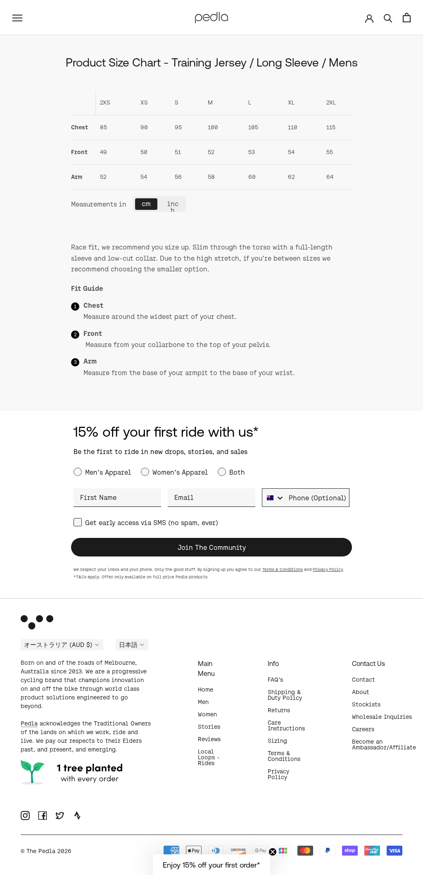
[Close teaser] (273, 852)
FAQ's (275, 679)
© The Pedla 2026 (46, 851)
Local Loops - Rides (209, 757)
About (360, 692)
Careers (363, 729)
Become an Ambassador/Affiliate (384, 744)
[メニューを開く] (17, 17)
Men (203, 702)
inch (172, 206)
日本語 (128, 645)
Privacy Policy (328, 569)
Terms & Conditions (282, 569)
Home (205, 689)
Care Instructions (286, 725)
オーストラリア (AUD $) (58, 645)
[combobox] (273, 497)
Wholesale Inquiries (382, 717)
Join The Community (212, 547)
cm (146, 203)
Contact (363, 679)
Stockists (366, 704)
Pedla (29, 723)
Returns (279, 710)
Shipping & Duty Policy (285, 695)
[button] (211, 864)
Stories (209, 727)
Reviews (209, 739)
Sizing (277, 741)
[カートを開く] (407, 17)
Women (207, 714)
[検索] (388, 17)
